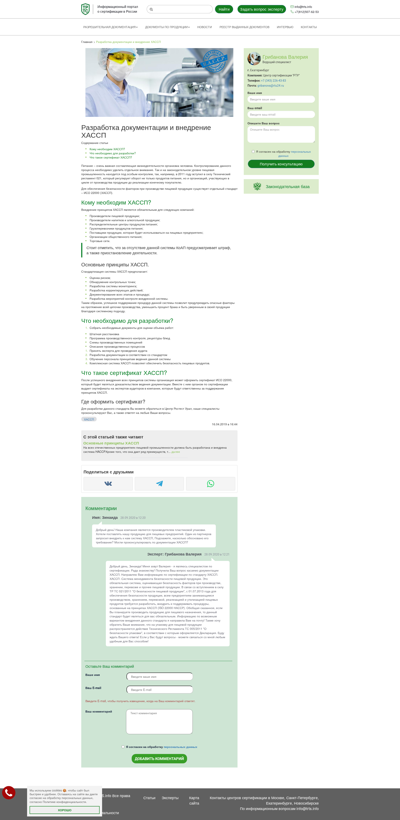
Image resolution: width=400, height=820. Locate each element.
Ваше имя (92, 675)
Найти (224, 9)
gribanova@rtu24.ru (271, 85)
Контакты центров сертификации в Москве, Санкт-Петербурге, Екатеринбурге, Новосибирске (264, 800)
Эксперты (170, 797)
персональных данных (180, 747)
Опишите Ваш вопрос (264, 123)
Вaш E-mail (93, 688)
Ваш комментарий (98, 711)
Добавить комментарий (159, 758)
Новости (204, 27)
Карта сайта (194, 800)
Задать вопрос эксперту (261, 9)
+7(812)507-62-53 (307, 12)
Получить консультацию (281, 163)
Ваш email (255, 108)
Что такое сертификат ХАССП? (111, 157)
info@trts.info (303, 7)
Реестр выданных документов (244, 27)
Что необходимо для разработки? (113, 153)
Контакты (309, 27)
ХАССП (89, 419)
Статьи (149, 797)
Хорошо (64, 810)
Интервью (285, 27)
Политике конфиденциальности (64, 802)
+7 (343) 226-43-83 (273, 80)
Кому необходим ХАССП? (107, 149)
